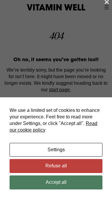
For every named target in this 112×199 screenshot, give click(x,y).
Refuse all (56, 165)
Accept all (56, 182)
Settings (56, 149)
